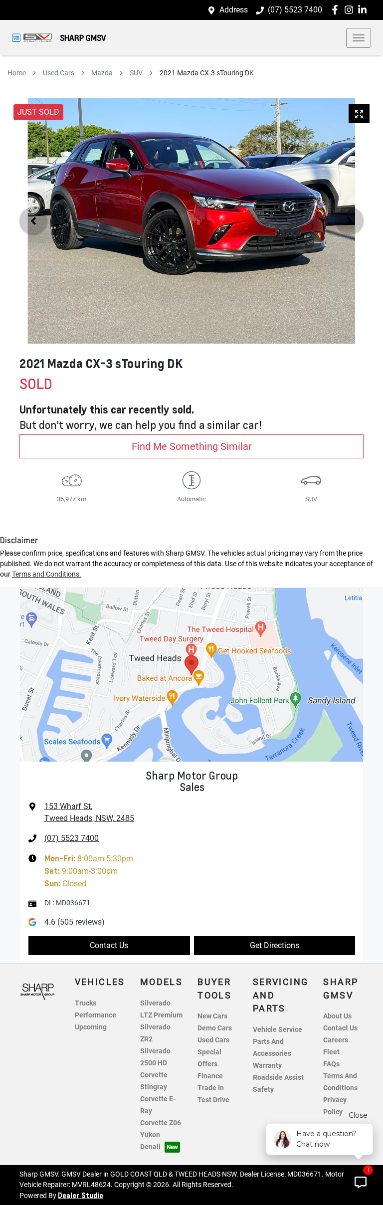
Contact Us (109, 945)
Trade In (210, 1088)
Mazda (102, 73)
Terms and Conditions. (46, 574)
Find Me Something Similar (192, 446)
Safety (263, 1089)
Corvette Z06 (160, 1123)
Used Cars (58, 73)
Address (233, 9)
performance (95, 1015)
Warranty (267, 1065)
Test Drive (213, 1100)
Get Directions (274, 945)
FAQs (331, 1064)
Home (16, 73)
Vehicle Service (277, 1029)
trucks (85, 1003)
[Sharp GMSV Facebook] (337, 9)
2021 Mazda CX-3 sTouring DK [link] (207, 73)
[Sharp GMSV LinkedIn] (364, 9)
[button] (358, 38)
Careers (335, 1040)
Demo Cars (214, 1028)
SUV (136, 73)
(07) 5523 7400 (295, 9)
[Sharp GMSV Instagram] (351, 9)
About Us (337, 1016)
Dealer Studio (80, 1195)
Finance (210, 1076)
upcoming (91, 1027)
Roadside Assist (278, 1077)
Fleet (331, 1052)
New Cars (212, 1016)
